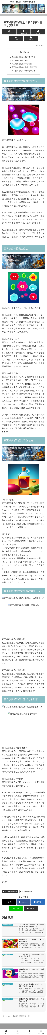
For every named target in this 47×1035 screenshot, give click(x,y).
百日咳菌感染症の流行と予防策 (23, 71)
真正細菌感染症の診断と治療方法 (24, 67)
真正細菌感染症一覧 (11, 891)
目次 (20, 52)
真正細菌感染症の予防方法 (22, 64)
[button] (31, 38)
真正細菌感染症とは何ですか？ (23, 57)
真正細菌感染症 (27, 891)
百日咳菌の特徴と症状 (20, 60)
